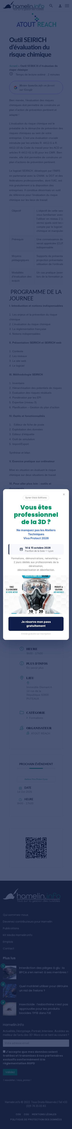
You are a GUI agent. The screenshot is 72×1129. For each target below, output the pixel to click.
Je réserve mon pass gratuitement (36, 624)
